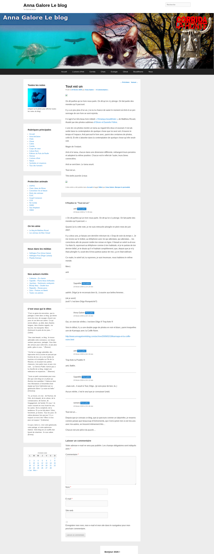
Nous (151, 72)
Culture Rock (34, 151)
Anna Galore (89, 90)
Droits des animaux (36, 193)
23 (30, 468)
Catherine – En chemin (37, 278)
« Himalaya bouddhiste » (107, 119)
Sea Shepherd (34, 208)
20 (46, 465)
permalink (126, 187)
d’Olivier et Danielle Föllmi (105, 122)
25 (38, 468)
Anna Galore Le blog (45, 5)
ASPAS (32, 186)
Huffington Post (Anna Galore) (40, 253)
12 (42, 463)
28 (51, 468)
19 (42, 465)
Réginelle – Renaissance (38, 288)
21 (51, 465)
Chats (103, 72)
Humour (32, 156)
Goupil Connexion (35, 198)
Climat (125, 72)
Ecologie (114, 72)
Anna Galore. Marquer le (114, 187)
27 (46, 468)
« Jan (30, 470)
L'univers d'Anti (34, 158)
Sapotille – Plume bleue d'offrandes (42, 281)
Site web (69, 510)
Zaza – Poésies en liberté (38, 290)
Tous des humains (35, 166)
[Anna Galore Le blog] (107, 41)
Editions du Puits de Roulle (39, 153)
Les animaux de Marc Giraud (39, 233)
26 (42, 468)
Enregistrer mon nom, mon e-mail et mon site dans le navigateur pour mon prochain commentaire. (98, 527)
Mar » (35, 470)
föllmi (100, 187)
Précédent (124, 82)
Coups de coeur (35, 149)
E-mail (69, 499)
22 (55, 465)
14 (51, 463)
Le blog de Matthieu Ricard (39, 230)
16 (30, 465)
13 (46, 463)
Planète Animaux (35, 258)
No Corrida (33, 203)
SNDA (31, 210)
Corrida (92, 72)
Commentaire (72, 454)
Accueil (64, 72)
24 (34, 468)
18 (38, 465)
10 (34, 463)
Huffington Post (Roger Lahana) (40, 256)
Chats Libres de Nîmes (37, 188)
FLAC (31, 195)
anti (75, 209)
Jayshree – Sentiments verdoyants (41, 283)
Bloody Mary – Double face (39, 286)
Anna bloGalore (34, 136)
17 (34, 465)
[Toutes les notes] (37, 106)
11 (38, 463)
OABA (31, 205)
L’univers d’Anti (78, 72)
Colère (31, 144)
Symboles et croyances (37, 163)
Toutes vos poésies (36, 293)
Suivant (134, 82)
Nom (68, 487)
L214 (31, 200)
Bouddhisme (138, 72)
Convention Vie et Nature (38, 191)
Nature (31, 161)
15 (55, 463)
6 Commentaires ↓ (102, 90)
